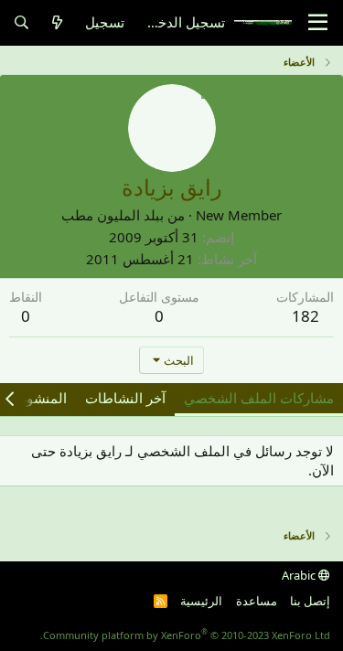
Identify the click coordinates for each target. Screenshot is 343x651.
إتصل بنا (310, 600)
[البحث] (21, 22)
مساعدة (256, 600)
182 (305, 315)
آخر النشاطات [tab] (125, 398)
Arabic (300, 575)
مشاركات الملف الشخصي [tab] (259, 398)
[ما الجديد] (57, 22)
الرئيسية (201, 600)
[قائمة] (317, 23)
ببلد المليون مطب (112, 215)
